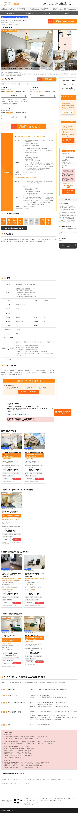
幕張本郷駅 (28, 296)
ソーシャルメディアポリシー (30, 802)
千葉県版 (16, 3)
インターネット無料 (16, 779)
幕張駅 (27, 290)
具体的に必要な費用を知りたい (14, 388)
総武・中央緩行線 (20, 290)
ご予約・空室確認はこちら (64, 412)
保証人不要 (38, 779)
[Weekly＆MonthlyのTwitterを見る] (21, 800)
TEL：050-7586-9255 (17, 414)
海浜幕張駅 (23, 294)
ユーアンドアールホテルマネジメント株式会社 (11, 543)
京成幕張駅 (27, 288)
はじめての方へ (27, 798)
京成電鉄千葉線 (20, 288)
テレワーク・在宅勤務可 (24, 783)
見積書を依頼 (48, 79)
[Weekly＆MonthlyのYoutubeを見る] (15, 802)
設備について (63, 798)
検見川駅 (27, 292)
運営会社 (35, 800)
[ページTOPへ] (76, 811)
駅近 (9, 779)
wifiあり (24, 779)
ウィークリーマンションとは (52, 798)
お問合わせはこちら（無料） (68, 191)
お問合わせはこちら (69, 140)
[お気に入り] (50, 32)
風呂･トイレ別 (46, 779)
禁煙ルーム (60, 779)
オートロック (31, 779)
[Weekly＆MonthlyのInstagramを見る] (18, 800)
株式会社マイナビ (66, 154)
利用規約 (59, 800)
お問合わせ (17, 479)
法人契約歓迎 (5, 783)
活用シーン (70, 798)
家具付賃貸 (53, 779)
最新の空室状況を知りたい (45, 388)
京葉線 (17, 294)
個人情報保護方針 (45, 800)
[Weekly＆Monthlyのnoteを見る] (18, 802)
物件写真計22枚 (71, 64)
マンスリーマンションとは (38, 798)
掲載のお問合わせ (28, 804)
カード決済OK (68, 779)
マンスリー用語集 (28, 800)
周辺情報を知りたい (30, 388)
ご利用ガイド (67, 112)
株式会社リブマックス (12, 605)
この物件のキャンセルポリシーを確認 (68, 245)
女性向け (4, 779)
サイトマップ (53, 800)
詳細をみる (6, 479)
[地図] (24, 21)
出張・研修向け (13, 783)
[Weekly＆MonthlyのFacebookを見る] (15, 800)
